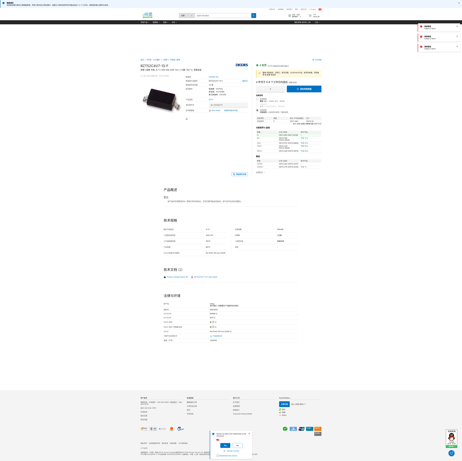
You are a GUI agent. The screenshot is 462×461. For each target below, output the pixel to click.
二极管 (164, 60)
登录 (293, 15)
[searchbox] (223, 15)
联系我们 (289, 9)
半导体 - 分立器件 (153, 60)
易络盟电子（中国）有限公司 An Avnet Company (158, 452)
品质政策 (236, 406)
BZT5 (211, 100)
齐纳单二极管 (175, 60)
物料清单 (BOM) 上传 (302, 22)
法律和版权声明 (154, 443)
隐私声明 (144, 443)
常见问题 (144, 419)
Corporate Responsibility (242, 414)
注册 (298, 15)
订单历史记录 (192, 406)
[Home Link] (147, 15)
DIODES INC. (214, 77)
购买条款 (165, 443)
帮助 (296, 9)
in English (312, 9)
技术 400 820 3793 (148, 408)
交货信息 (190, 414)
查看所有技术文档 (231, 110)
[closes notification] (459, 3)
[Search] (253, 15)
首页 (142, 60)
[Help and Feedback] (452, 453)
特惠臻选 (281, 9)
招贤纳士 (236, 410)
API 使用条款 (183, 443)
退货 (188, 410)
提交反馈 (144, 416)
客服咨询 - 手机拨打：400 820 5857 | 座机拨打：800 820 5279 (161, 403)
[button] (145, 22)
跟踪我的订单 (192, 402)
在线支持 (144, 412)
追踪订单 (304, 9)
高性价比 (272, 9)
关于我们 (236, 402)
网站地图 (173, 443)
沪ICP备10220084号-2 (149, 454)
